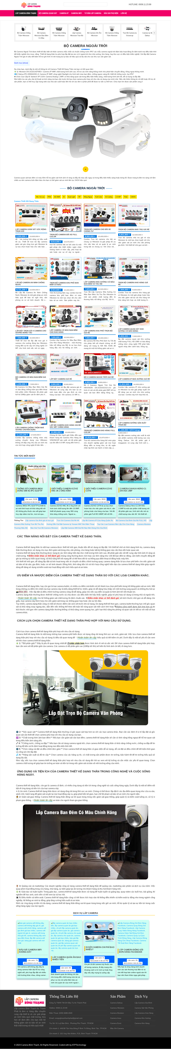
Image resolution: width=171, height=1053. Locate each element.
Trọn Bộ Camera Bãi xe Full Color (63, 235)
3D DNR (57, 197)
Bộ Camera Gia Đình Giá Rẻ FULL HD (131, 520)
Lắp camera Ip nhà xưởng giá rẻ (134, 379)
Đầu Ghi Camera (117, 1028)
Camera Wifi (76, 13)
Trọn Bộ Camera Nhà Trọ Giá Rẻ (133, 229)
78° (79, 197)
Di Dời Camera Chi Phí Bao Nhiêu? (100, 948)
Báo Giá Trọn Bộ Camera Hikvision (44, 528)
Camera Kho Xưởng (143, 1018)
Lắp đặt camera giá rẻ (61, 379)
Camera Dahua (116, 1003)
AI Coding (108, 197)
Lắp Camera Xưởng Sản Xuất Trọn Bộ (132, 424)
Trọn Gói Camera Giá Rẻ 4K (68, 520)
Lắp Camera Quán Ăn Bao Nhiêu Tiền (66, 958)
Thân (126, 197)
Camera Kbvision (117, 1013)
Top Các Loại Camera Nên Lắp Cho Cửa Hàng (115, 524)
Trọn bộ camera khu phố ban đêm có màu (64, 284)
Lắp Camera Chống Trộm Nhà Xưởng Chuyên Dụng (29, 428)
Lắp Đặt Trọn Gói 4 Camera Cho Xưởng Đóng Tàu (30, 332)
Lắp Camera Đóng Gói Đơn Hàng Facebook (131, 951)
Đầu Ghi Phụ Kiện (111, 13)
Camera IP (64, 13)
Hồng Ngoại (88, 197)
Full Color (98, 197)
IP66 (49, 197)
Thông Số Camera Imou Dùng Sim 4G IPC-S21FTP (30, 490)
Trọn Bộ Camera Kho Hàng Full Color (99, 431)
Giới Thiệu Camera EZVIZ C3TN (99, 490)
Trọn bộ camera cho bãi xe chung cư (97, 230)
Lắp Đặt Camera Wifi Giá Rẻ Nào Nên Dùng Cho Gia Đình (84, 528)
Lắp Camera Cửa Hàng (144, 1013)
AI (64, 197)
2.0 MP (118, 197)
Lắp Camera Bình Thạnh (25, 13)
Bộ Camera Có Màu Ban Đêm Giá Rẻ (30, 378)
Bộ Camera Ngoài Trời (85, 46)
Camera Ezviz (115, 1023)
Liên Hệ (124, 13)
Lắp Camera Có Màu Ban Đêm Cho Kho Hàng (63, 331)
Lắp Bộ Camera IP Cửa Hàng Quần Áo (97, 520)
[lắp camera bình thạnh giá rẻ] (30, 5)
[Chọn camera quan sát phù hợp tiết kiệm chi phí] (154, 32)
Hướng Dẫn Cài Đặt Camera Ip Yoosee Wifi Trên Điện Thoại (70, 524)
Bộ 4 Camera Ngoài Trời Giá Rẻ (99, 377)
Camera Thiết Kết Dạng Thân (26, 201)
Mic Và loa (40, 197)
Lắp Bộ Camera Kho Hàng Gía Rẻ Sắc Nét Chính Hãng (65, 426)
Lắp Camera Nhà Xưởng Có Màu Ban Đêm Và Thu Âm (99, 283)
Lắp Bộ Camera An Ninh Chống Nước (30, 283)
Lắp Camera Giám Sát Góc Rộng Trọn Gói (30, 230)
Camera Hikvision (117, 1008)
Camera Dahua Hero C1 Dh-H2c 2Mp (133, 490)
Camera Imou (115, 1018)
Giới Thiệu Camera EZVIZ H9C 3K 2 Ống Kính (64, 490)
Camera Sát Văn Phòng (144, 1008)
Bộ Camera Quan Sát (48, 13)
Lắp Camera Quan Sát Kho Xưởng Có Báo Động (131, 330)
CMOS (133, 197)
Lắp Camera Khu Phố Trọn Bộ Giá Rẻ (98, 332)
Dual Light (71, 197)
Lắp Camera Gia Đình (143, 1003)
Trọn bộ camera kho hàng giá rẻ (133, 283)
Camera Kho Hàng (142, 1023)
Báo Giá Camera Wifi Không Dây (30, 951)
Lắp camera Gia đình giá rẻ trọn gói (39, 520)
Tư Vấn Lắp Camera (92, 13)
